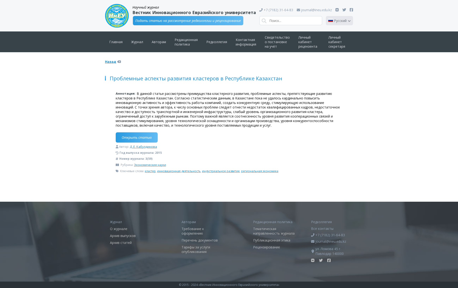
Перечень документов (200, 240)
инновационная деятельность (179, 171)
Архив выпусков (123, 235)
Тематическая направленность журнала (274, 231)
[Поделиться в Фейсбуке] (351, 9)
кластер (150, 171)
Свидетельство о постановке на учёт (277, 42)
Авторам (159, 42)
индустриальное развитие (221, 171)
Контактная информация (246, 41)
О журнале (118, 228)
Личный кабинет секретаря (336, 42)
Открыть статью (137, 137)
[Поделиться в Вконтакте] (337, 9)
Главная (116, 42)
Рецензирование (266, 247)
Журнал (137, 42)
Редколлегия (216, 42)
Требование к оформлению (193, 231)
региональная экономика (259, 171)
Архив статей (121, 242)
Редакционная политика (186, 41)
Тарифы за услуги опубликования (196, 249)
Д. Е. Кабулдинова (143, 146)
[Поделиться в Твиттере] (344, 9)
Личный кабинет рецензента (307, 42)
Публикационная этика (271, 240)
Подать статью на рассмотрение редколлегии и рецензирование (188, 20)
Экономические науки (150, 165)
